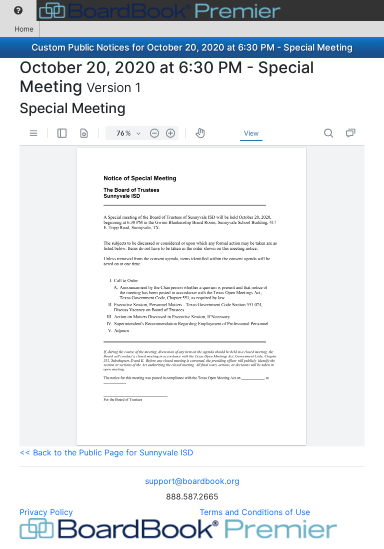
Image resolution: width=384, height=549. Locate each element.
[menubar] (143, 10)
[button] (18, 11)
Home (24, 29)
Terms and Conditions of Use (255, 512)
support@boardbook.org (192, 481)
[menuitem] (18, 10)
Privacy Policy (46, 512)
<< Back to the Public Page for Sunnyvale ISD (107, 452)
